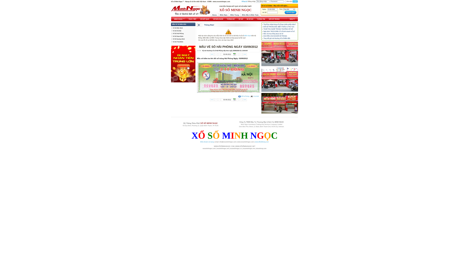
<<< (212, 54)
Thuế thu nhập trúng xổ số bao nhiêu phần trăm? (279, 24)
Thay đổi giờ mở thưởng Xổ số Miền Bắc (276, 38)
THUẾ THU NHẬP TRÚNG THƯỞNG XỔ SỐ (278, 29)
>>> (245, 54)
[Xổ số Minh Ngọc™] (190, 10)
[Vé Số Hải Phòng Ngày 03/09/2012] (229, 92)
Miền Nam (223, 15)
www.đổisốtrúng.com (262, 142)
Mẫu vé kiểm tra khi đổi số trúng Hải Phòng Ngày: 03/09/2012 (222, 58)
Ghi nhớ (289, 1)
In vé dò (256, 96)
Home (214, 15)
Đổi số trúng (245, 96)
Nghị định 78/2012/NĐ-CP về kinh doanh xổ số (279, 31)
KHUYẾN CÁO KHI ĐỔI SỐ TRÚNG (275, 36)
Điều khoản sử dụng (207, 142)
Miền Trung (234, 15)
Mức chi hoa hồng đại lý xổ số (273, 34)
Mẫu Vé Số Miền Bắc (179, 24)
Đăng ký (244, 1)
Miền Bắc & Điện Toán (250, 15)
